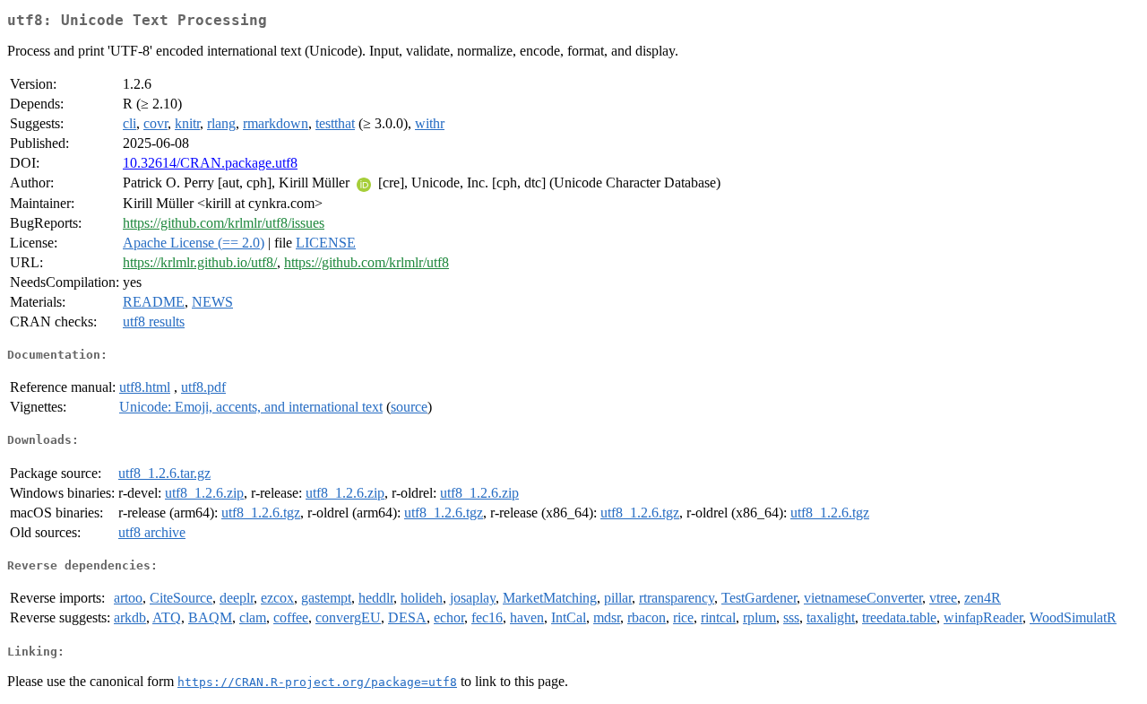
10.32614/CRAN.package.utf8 (210, 162)
